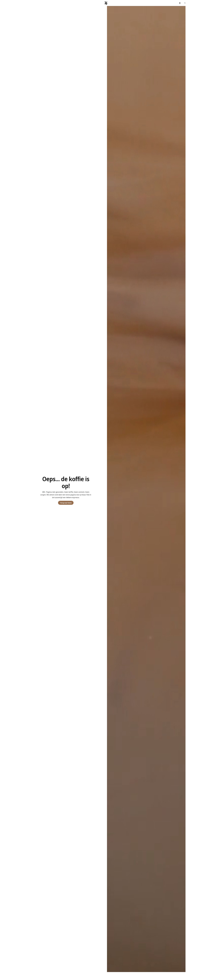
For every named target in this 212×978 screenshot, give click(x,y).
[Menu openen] (184, 2)
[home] (106, 3)
